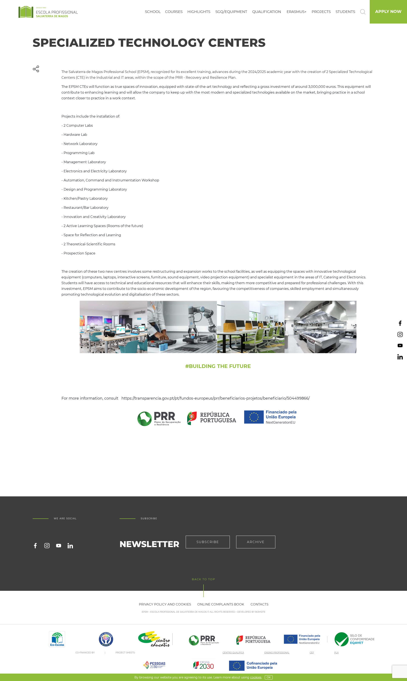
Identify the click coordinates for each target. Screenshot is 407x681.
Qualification (266, 12)
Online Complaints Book (220, 604)
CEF (312, 652)
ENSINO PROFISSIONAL (276, 652)
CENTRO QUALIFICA (233, 652)
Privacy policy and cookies (165, 604)
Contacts (259, 604)
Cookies (255, 677)
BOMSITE (260, 612)
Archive (256, 542)
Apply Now (388, 11)
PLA (336, 652)
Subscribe (208, 542)
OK (269, 677)
